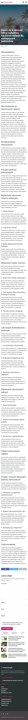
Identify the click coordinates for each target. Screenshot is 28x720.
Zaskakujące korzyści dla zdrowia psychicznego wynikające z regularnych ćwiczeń (16, 638)
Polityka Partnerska (6, 699)
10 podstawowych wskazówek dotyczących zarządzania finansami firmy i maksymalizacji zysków (16, 650)
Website (3, 615)
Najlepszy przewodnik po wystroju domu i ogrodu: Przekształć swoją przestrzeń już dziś (16, 644)
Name (3, 602)
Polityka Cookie (5, 703)
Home (2, 46)
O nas (2, 686)
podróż (6, 46)
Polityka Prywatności (6, 701)
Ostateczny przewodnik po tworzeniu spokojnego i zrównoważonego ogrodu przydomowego (17, 656)
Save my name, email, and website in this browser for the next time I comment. (13, 623)
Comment (4, 583)
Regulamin (3, 690)
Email (3, 609)
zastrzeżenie (4, 688)
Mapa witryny (4, 705)
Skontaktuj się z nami (6, 692)
